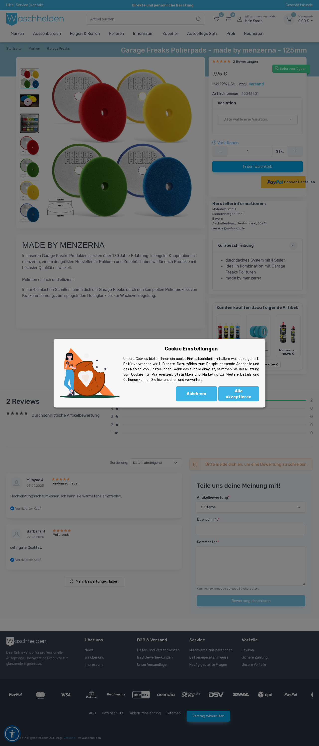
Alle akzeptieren (238, 394)
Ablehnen (196, 393)
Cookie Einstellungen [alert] (191, 349)
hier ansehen (167, 380)
